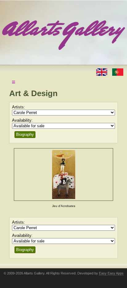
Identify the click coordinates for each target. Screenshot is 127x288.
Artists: (18, 107)
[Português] (117, 71)
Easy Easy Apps (111, 273)
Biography (25, 134)
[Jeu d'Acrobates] (63, 174)
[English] (102, 71)
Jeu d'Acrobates (63, 206)
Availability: (22, 120)
